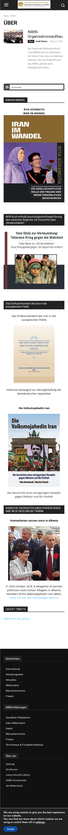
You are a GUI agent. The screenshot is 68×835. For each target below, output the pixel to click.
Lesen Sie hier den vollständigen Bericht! (34, 597)
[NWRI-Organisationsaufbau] (13, 36)
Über (31, 41)
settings (40, 822)
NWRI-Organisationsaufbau (45, 34)
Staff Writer (42, 41)
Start (6, 15)
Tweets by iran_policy (17, 618)
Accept (10, 829)
